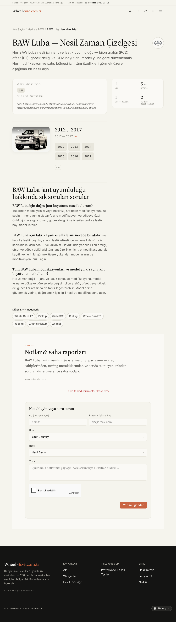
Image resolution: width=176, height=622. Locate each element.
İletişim (143, 576)
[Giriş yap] (130, 11)
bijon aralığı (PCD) (113, 52)
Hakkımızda (146, 570)
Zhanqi (56, 323)
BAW (41, 29)
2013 (74, 146)
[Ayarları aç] (153, 11)
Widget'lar (70, 576)
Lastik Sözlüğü (72, 582)
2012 (60, 146)
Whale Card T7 (23, 316)
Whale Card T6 (92, 316)
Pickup (42, 316)
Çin (21, 90)
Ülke (31, 430)
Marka (31, 29)
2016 (74, 156)
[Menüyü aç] (160, 11)
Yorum (32, 461)
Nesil (32, 445)
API (65, 570)
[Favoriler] (145, 11)
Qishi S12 (58, 316)
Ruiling (73, 316)
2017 (87, 156)
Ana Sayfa (18, 29)
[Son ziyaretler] (138, 11)
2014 (87, 146)
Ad (39, 415)
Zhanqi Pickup (38, 323)
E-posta (101, 415)
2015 (60, 156)
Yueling (19, 323)
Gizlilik (143, 582)
